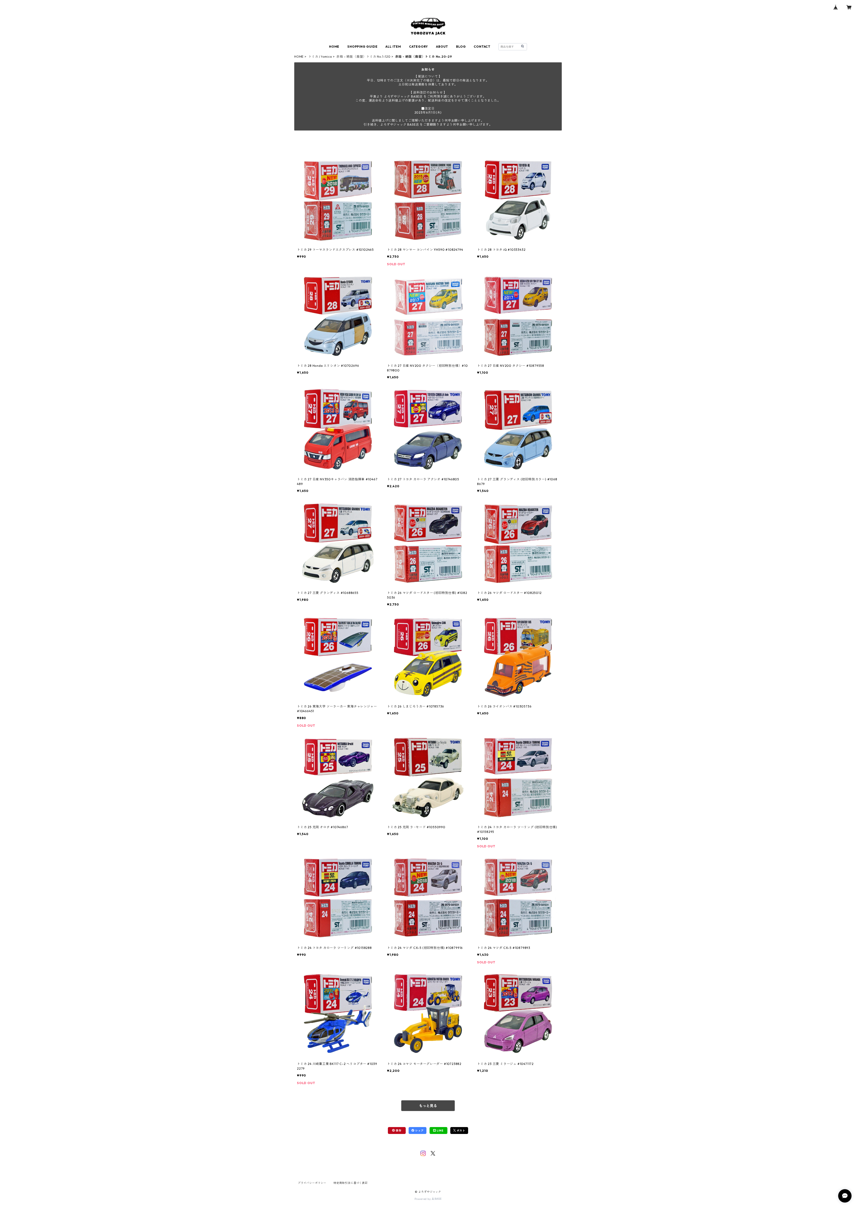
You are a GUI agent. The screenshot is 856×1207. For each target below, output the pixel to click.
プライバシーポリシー (312, 1183)
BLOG (461, 47)
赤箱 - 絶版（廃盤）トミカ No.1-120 (363, 57)
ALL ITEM (393, 47)
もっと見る (428, 1105)
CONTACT (482, 47)
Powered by (423, 1199)
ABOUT (442, 47)
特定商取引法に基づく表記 (350, 1183)
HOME (334, 47)
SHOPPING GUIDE (362, 47)
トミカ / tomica (320, 57)
